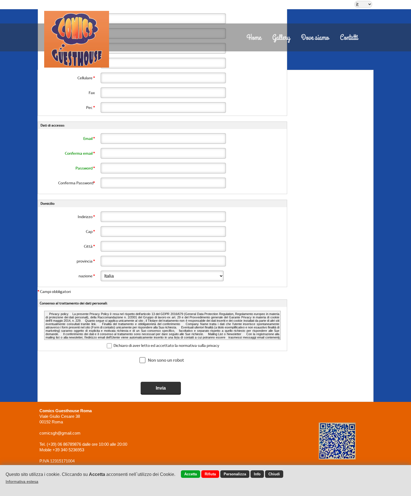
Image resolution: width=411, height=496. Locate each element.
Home (254, 37)
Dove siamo (315, 37)
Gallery (281, 37)
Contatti (349, 37)
